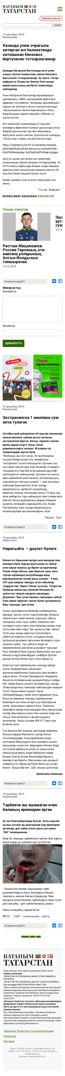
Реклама (9, 1041)
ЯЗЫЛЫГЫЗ (45, 196)
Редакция (10, 1036)
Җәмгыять (10, 540)
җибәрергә (13, 343)
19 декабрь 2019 (13, 34)
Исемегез (9, 326)
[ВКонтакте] (54, 281)
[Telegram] (60, 281)
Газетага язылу (51, 18)
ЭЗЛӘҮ (57, 25)
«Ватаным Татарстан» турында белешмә (29, 1031)
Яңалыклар (10, 37)
